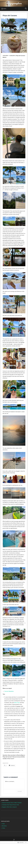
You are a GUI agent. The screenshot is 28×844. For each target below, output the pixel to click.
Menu (4, 8)
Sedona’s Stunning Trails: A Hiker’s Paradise (12, 802)
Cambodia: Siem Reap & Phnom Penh (10, 804)
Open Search (25, 9)
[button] (11, 80)
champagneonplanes (14, 3)
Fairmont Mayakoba (9, 691)
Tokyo (3, 823)
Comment (19, 791)
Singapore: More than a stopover (9, 807)
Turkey (3, 828)
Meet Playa (17, 702)
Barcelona (4, 825)
